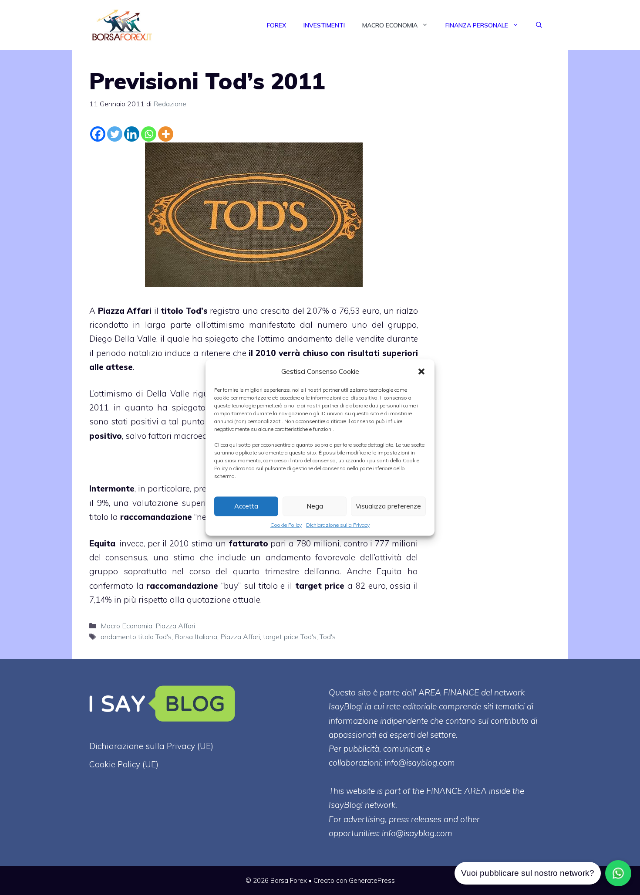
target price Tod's (290, 636)
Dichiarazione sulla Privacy (338, 524)
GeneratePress (372, 880)
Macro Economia (390, 25)
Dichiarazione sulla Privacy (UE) (151, 746)
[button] (421, 371)
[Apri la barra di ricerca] (539, 25)
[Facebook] (97, 134)
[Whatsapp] (148, 134)
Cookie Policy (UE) (123, 764)
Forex (276, 25)
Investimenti (324, 25)
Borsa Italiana (196, 636)
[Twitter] (114, 134)
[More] (165, 134)
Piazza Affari (125, 310)
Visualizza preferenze (388, 506)
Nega (315, 506)
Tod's (328, 636)
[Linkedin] (131, 134)
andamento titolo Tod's (136, 636)
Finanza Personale (476, 25)
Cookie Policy (286, 524)
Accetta (246, 506)
